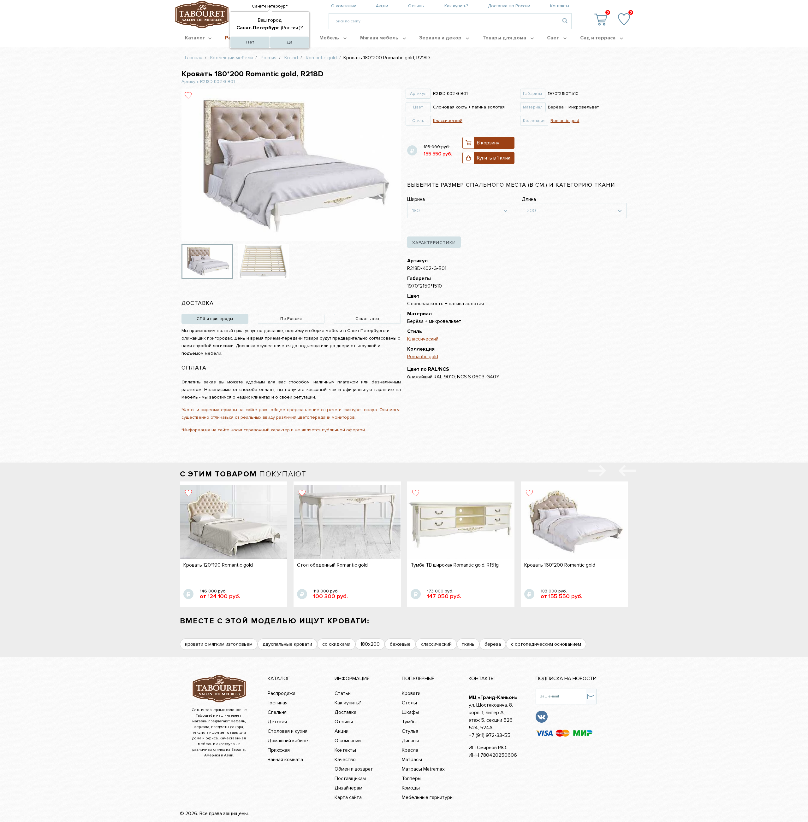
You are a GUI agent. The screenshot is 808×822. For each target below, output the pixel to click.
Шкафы (410, 712)
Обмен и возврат (354, 769)
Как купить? (456, 6)
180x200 (370, 644)
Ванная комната (285, 759)
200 (531, 210)
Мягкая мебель (380, 38)
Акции (382, 6)
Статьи (343, 693)
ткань (468, 644)
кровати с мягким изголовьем (218, 644)
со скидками (336, 644)
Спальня (277, 712)
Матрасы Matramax (423, 769)
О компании (343, 6)
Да (290, 42)
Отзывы (416, 6)
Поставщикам (350, 778)
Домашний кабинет (289, 740)
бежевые (400, 644)
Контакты (559, 6)
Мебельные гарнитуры (428, 797)
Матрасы (412, 759)
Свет (553, 38)
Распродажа (281, 693)
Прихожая (279, 750)
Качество (345, 759)
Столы (409, 703)
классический (436, 644)
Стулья (410, 731)
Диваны (410, 740)
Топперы (411, 778)
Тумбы (409, 722)
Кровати (411, 693)
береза (492, 644)
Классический (447, 120)
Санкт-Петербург (270, 6)
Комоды (411, 788)
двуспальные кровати (287, 644)
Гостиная (278, 703)
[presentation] (627, 472)
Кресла (410, 750)
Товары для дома (505, 38)
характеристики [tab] (434, 242)
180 (416, 210)
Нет (250, 42)
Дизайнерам (348, 788)
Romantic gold (564, 120)
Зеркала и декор (441, 38)
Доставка (345, 712)
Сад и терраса (598, 38)
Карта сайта (348, 797)
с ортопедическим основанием (546, 644)
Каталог (195, 38)
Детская (277, 722)
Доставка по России (509, 6)
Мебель (329, 38)
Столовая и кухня (287, 731)
